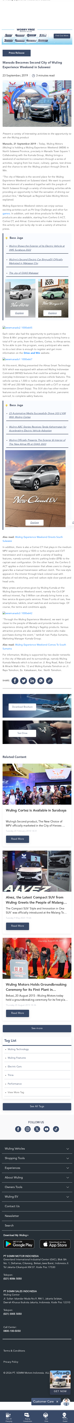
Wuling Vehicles (15, 1148)
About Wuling (14, 1177)
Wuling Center (11, 1295)
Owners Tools (13, 1187)
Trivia (10, 1075)
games (6, 213)
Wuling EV (11, 1196)
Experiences (12, 1168)
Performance (15, 1084)
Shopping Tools (15, 1158)
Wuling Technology (18, 1049)
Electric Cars (15, 1066)
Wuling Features (17, 1058)
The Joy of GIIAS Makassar (24, 273)
